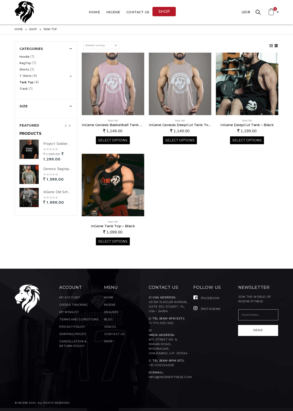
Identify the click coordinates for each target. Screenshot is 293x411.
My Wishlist (69, 312)
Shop (164, 11)
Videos (110, 326)
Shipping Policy (72, 334)
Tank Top (113, 120)
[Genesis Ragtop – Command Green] (29, 174)
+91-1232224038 (161, 365)
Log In (246, 12)
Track (23, 88)
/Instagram (210, 309)
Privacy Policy (72, 326)
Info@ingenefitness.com (170, 377)
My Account (69, 297)
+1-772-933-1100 (162, 323)
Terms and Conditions (78, 319)
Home (94, 12)
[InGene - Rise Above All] (24, 12)
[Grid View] (271, 45)
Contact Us (137, 12)
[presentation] (67, 125)
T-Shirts (25, 76)
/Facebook (209, 298)
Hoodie (24, 56)
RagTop (25, 63)
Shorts (24, 69)
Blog (108, 319)
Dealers (111, 312)
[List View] (276, 45)
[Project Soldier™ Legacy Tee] (29, 149)
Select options (113, 140)
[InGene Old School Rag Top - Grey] (29, 197)
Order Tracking (73, 304)
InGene (113, 12)
